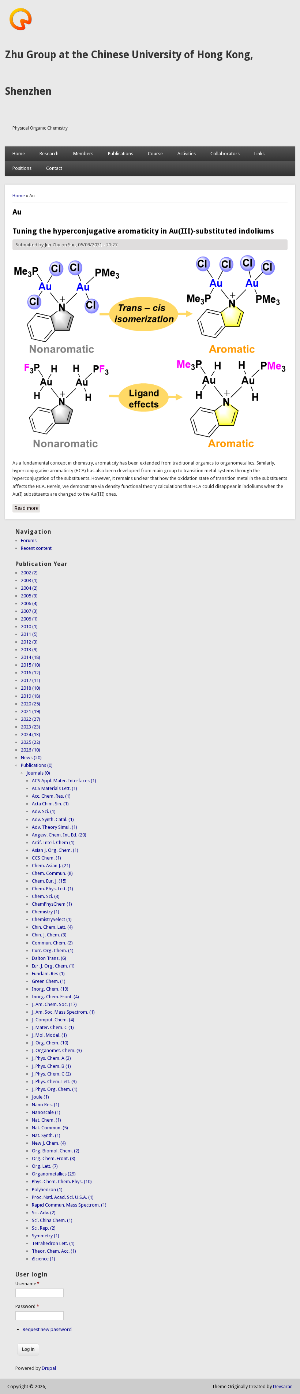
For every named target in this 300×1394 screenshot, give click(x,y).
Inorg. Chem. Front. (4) (55, 996)
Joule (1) (40, 1097)
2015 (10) (30, 665)
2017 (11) (30, 680)
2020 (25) (30, 704)
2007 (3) (29, 611)
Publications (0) (37, 765)
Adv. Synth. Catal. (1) (53, 819)
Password (27, 1306)
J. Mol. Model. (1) (49, 1035)
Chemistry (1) (45, 911)
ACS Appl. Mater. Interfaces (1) (64, 780)
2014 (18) (30, 657)
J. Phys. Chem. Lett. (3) (54, 1081)
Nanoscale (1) (46, 1112)
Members (83, 153)
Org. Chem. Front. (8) (53, 1158)
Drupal (49, 1368)
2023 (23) (30, 727)
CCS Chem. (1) (46, 858)
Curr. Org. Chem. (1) (53, 950)
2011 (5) (29, 634)
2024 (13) (30, 734)
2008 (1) (29, 619)
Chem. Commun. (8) (52, 873)
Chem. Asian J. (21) (51, 865)
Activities (186, 153)
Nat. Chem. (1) (46, 1120)
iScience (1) (43, 1258)
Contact (54, 168)
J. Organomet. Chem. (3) (57, 1050)
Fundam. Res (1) (48, 973)
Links (259, 153)
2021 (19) (30, 711)
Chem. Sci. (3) (46, 896)
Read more (27, 508)
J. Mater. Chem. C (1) (53, 1027)
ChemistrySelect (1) (52, 919)
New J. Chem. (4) (49, 1143)
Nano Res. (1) (45, 1104)
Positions (21, 168)
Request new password (47, 1329)
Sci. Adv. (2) (44, 1212)
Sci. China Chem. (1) (52, 1220)
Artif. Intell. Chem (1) (53, 842)
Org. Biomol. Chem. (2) (55, 1150)
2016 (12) (30, 672)
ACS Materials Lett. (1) (54, 788)
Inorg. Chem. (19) (50, 989)
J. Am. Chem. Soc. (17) (54, 1004)
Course (155, 153)
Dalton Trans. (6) (49, 958)
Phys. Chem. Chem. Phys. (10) (62, 1181)
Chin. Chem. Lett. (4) (52, 927)
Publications (120, 153)
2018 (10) (30, 688)
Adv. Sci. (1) (44, 811)
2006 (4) (29, 603)
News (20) (31, 757)
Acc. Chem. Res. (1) (51, 796)
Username (27, 1283)
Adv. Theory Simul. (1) (54, 827)
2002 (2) (29, 572)
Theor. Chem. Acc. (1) (54, 1251)
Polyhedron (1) (47, 1189)
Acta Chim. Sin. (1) (50, 803)
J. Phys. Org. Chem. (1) (55, 1089)
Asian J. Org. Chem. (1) (55, 850)
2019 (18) (30, 696)
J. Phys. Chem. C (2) (51, 1074)
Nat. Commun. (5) (50, 1127)
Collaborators (225, 153)
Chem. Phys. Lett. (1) (52, 888)
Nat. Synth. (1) (46, 1135)
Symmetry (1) (45, 1235)
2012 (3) (29, 642)
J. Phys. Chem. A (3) (51, 1058)
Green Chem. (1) (48, 981)
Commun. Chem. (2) (52, 943)
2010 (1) (29, 626)
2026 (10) (30, 750)
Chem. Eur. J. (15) (49, 881)
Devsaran (283, 1386)
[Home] (20, 29)
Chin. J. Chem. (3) (49, 935)
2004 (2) (29, 588)
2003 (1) (29, 580)
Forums (29, 540)
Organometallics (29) (54, 1174)
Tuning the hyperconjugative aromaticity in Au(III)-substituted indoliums (143, 231)
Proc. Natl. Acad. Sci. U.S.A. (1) (63, 1197)
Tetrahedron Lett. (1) (53, 1243)
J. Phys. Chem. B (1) (51, 1066)
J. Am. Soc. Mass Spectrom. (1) (63, 1012)
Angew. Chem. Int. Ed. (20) (59, 835)
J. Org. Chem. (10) (50, 1043)
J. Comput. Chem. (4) (53, 1019)
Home (18, 153)
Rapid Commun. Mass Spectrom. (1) (69, 1205)
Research (49, 153)
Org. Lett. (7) (45, 1166)
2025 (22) (30, 742)
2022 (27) (30, 719)
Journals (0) (38, 773)
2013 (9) (29, 649)
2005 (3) (29, 596)
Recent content (36, 548)
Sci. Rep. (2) (44, 1228)
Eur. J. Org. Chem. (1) (53, 966)
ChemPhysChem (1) (52, 904)
